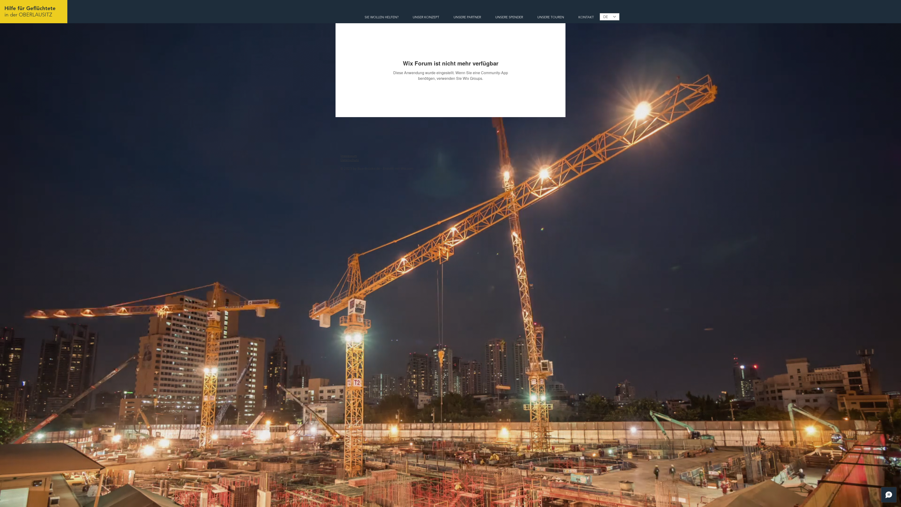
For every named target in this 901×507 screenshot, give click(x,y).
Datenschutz (349, 160)
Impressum (348, 156)
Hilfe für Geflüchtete (30, 8)
